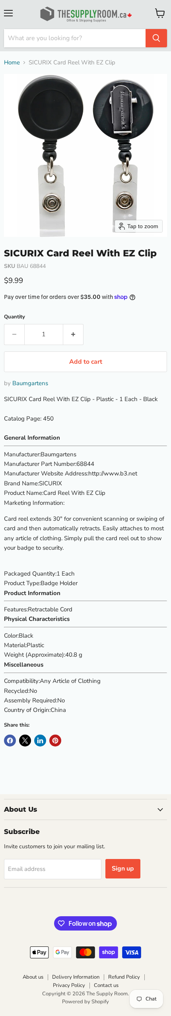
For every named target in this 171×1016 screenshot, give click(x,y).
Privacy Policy (69, 985)
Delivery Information (75, 977)
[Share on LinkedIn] (40, 740)
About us (33, 977)
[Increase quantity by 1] (73, 334)
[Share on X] (25, 740)
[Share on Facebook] (10, 740)
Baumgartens (30, 383)
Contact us (106, 985)
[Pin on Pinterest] (55, 740)
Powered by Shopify (85, 1001)
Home (12, 62)
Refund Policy (124, 977)
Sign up (123, 868)
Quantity (14, 317)
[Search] (156, 38)
